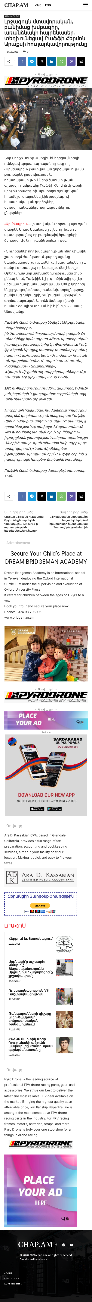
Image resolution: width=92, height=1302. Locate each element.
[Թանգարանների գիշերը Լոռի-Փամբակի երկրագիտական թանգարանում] (64, 1019)
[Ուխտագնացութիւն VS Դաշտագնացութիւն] (64, 996)
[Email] (81, 61)
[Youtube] (71, 1245)
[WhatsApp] (61, 61)
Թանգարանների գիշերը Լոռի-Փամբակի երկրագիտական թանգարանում (30, 1019)
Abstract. (44, 1259)
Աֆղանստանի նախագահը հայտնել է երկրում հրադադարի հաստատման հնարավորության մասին (68, 522)
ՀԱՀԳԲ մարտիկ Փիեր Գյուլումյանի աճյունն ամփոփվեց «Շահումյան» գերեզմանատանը (31, 1044)
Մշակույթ (12, 16)
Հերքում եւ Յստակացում (31, 939)
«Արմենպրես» (16, 224)
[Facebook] (22, 61)
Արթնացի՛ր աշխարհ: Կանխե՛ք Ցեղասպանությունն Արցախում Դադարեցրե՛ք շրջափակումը (31, 969)
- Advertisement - (18, 543)
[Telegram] (32, 61)
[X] (41, 61)
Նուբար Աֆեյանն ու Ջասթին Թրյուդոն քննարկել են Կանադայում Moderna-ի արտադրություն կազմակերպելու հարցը (24, 524)
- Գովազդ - (14, 826)
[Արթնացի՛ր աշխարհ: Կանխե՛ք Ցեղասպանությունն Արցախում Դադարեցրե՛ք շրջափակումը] (64, 967)
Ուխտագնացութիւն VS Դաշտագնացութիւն (29, 992)
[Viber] (71, 61)
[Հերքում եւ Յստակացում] (64, 944)
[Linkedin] (51, 61)
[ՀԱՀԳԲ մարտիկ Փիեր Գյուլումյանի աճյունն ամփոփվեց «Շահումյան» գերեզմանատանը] (64, 1045)
